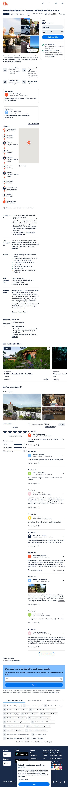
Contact (32, 753)
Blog (44, 758)
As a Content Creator (56, 755)
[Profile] (62, 3)
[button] (17, 14)
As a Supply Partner (55, 753)
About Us (45, 753)
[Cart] (49, 3)
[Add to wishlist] (48, 348)
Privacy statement (53, 692)
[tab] (14, 700)
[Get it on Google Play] (21, 754)
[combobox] (51, 426)
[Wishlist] (43, 3)
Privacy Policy (33, 758)
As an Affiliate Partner (56, 758)
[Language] (56, 3)
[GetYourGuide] (5, 3)
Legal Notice (33, 755)
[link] (26, 364)
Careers (45, 755)
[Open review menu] (63, 435)
